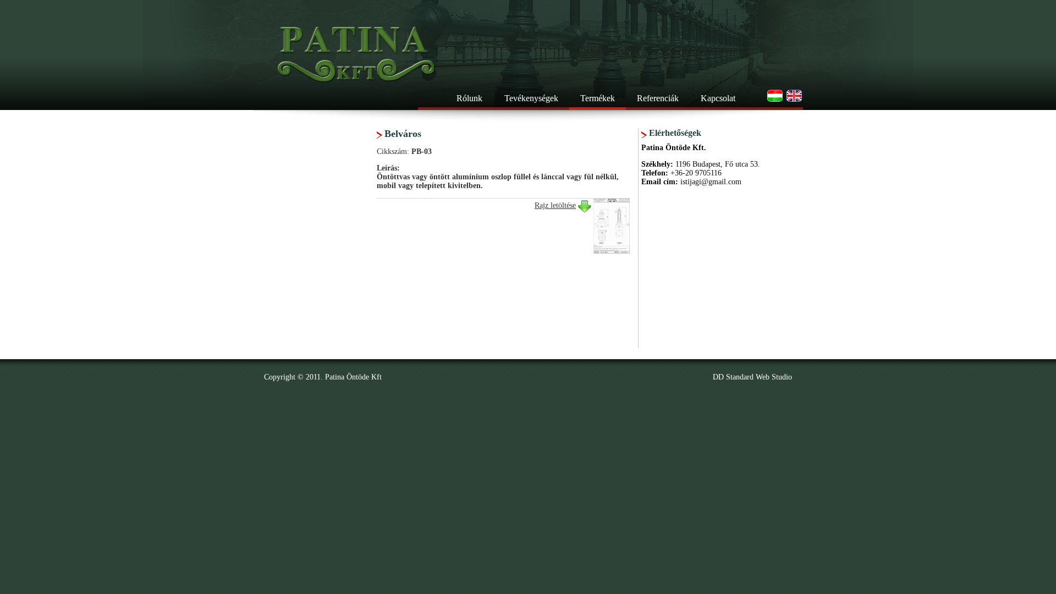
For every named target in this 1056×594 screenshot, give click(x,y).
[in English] (794, 100)
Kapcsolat (718, 98)
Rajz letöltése (555, 205)
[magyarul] (775, 100)
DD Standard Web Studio (752, 377)
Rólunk (469, 98)
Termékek (597, 98)
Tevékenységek (531, 98)
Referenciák (658, 98)
